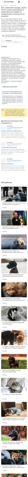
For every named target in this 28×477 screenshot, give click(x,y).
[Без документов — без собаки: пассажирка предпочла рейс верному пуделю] (14, 293)
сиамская (16, 42)
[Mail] (5, 2)
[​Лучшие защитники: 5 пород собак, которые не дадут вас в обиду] (14, 437)
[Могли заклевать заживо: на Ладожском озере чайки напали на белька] (14, 246)
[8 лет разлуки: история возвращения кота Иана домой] (14, 317)
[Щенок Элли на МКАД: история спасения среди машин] (14, 365)
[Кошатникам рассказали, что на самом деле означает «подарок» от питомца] (14, 413)
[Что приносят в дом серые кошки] (14, 389)
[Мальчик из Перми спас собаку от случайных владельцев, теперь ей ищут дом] (14, 461)
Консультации (4, 5)
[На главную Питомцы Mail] (10, 2)
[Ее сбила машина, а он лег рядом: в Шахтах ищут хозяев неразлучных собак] (14, 269)
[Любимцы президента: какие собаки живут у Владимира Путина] (14, 222)
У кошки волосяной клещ (9, 147)
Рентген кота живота (7, 164)
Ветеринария (13, 5)
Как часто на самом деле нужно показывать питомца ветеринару (12, 92)
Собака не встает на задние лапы (11, 131)
